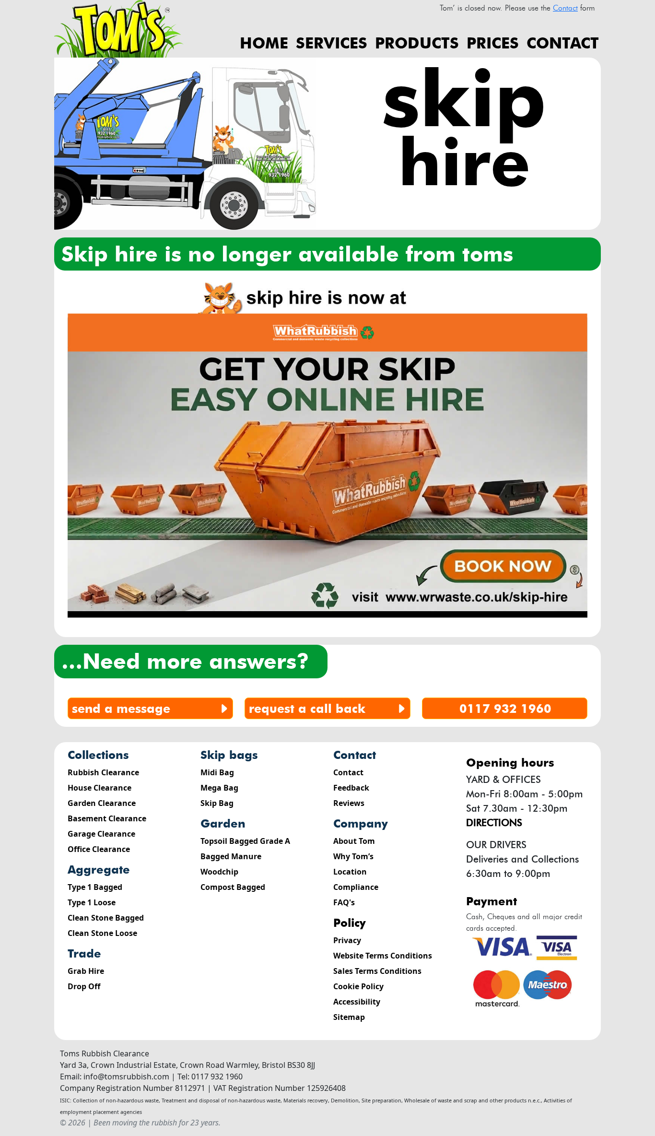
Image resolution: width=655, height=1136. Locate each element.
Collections (98, 755)
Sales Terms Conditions (377, 971)
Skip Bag (217, 803)
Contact (562, 43)
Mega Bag (219, 787)
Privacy (347, 940)
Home (264, 43)
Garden (223, 823)
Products (417, 43)
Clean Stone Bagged (106, 917)
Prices (493, 43)
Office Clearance (99, 849)
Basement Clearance (107, 818)
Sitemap (349, 1017)
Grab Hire (86, 971)
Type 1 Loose (92, 902)
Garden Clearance (102, 803)
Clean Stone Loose (102, 933)
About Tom (354, 841)
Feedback (351, 787)
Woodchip (219, 871)
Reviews (348, 803)
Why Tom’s (353, 856)
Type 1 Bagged (95, 887)
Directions (494, 822)
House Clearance (99, 787)
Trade (84, 953)
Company (360, 823)
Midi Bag (217, 772)
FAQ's (344, 902)
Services (331, 43)
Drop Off (84, 986)
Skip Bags (229, 755)
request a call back (307, 708)
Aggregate (99, 869)
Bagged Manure (230, 856)
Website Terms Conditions (382, 955)
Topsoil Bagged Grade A (245, 841)
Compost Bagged (232, 887)
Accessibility (356, 1001)
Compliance (355, 887)
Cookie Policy (358, 986)
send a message (121, 708)
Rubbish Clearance (103, 772)
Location (350, 871)
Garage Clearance (101, 833)
